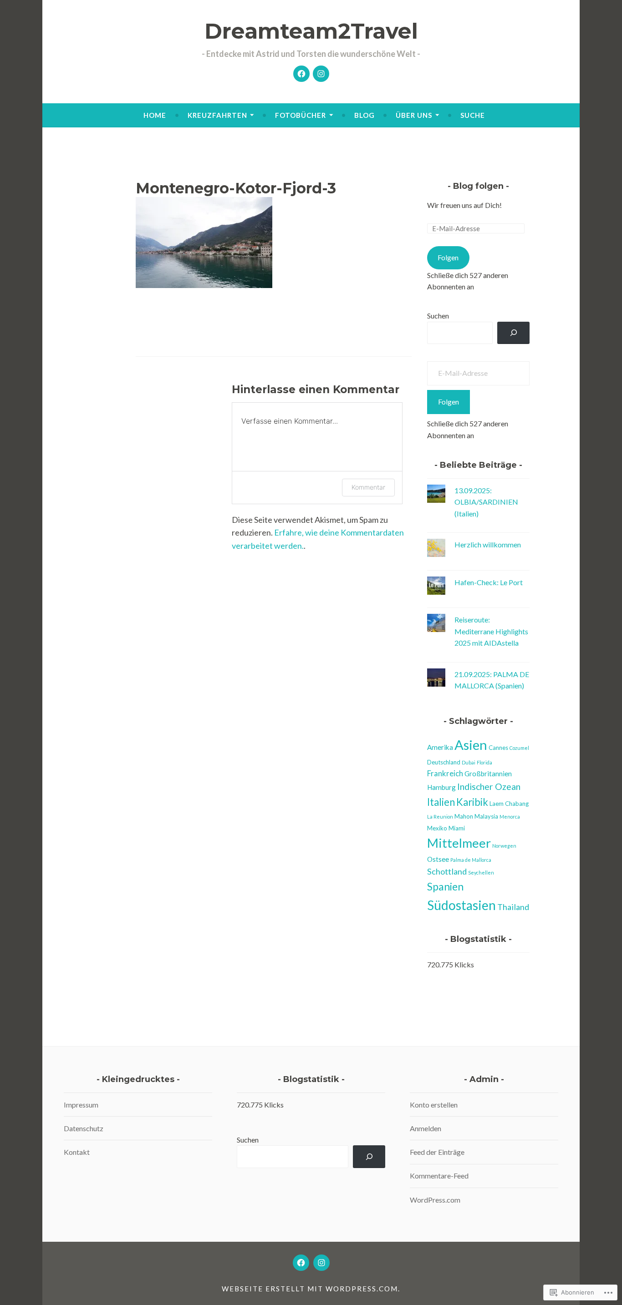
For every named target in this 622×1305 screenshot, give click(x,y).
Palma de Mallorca (470, 860)
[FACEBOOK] (301, 1262)
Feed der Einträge (437, 1152)
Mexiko (437, 828)
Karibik (472, 802)
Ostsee (438, 859)
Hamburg (441, 787)
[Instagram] (321, 73)
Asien (470, 745)
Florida (484, 762)
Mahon (463, 816)
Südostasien (461, 905)
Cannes (498, 747)
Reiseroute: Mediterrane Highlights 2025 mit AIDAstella (491, 631)
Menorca (510, 816)
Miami (457, 828)
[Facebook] (301, 73)
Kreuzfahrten (217, 115)
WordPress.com (435, 1199)
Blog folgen (478, 186)
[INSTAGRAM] (321, 1262)
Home (154, 115)
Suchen (438, 315)
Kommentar (368, 487)
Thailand (513, 907)
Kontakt (77, 1152)
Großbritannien (488, 773)
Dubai (468, 762)
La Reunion (440, 816)
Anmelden (425, 1128)
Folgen (448, 257)
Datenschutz (83, 1128)
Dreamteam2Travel (311, 31)
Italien (441, 802)
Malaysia (486, 816)
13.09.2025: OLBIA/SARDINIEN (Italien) (486, 502)
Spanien (445, 886)
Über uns (414, 115)
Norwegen (504, 846)
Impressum (81, 1104)
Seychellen (481, 872)
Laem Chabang (509, 803)
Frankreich (445, 773)
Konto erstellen (434, 1104)
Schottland (447, 871)
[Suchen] (513, 333)
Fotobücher (300, 115)
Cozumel (519, 748)
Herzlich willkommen (487, 544)
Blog (364, 115)
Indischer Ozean (488, 786)
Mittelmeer (459, 842)
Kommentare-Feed (439, 1175)
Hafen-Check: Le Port (488, 582)
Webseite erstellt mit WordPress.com (310, 1289)
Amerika (440, 747)
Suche (472, 115)
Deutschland (443, 762)
